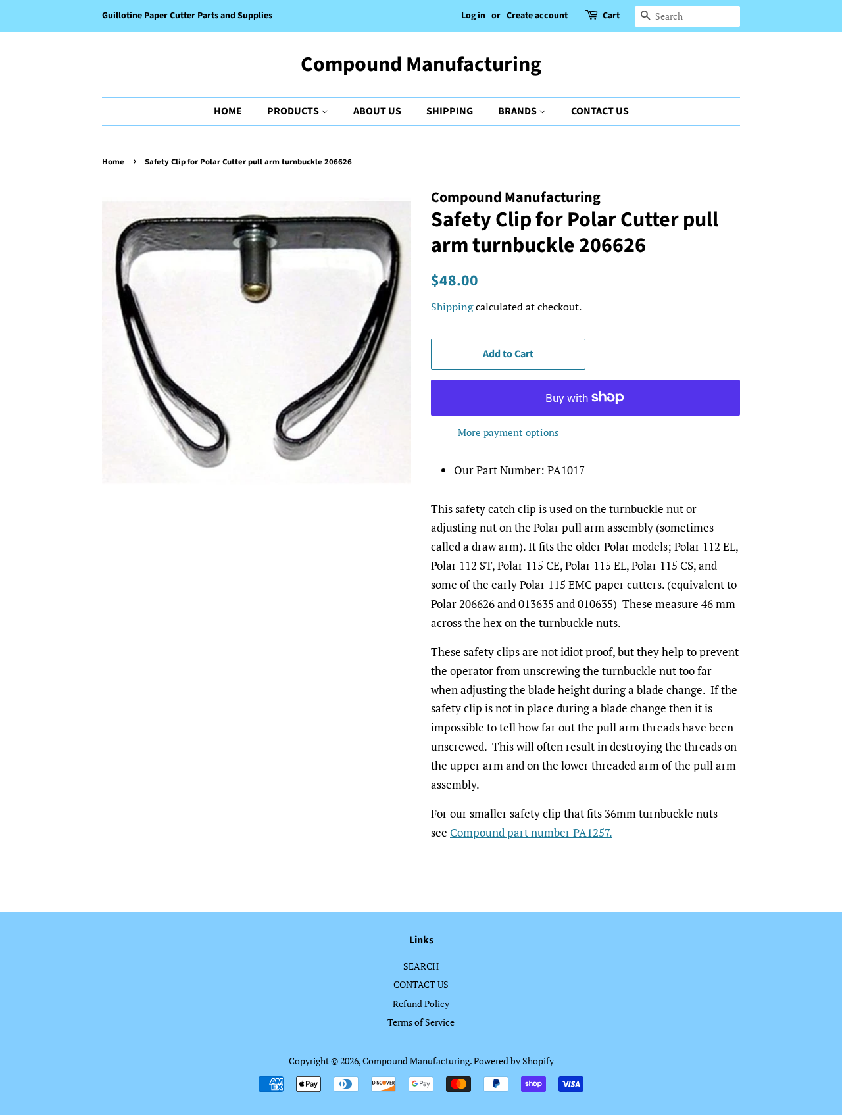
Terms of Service (421, 1022)
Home (113, 162)
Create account (537, 15)
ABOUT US (377, 111)
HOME (228, 111)
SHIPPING (449, 111)
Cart (611, 15)
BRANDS (518, 111)
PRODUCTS (294, 111)
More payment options (508, 432)
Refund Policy (421, 1003)
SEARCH (421, 966)
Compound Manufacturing (421, 64)
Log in (473, 15)
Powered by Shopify (514, 1060)
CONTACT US (600, 111)
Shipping (452, 306)
